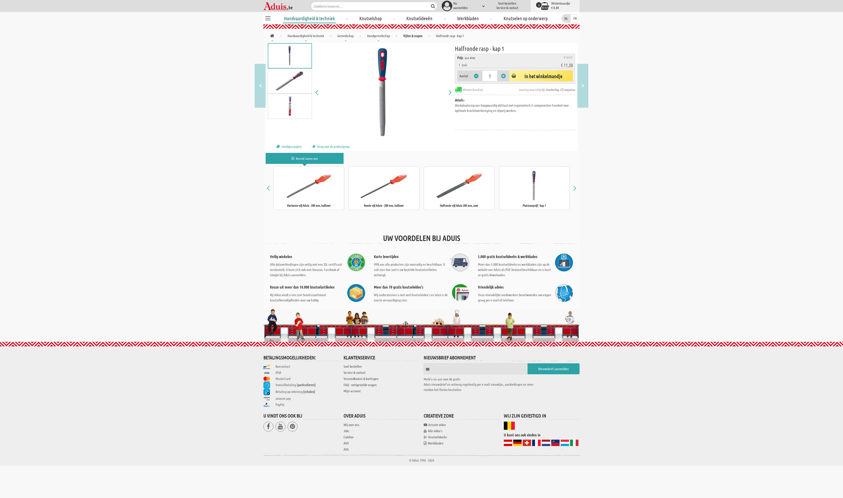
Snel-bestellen (507, 3)
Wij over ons (351, 425)
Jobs (346, 431)
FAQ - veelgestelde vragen (360, 385)
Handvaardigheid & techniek (309, 18)
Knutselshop (370, 18)
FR (575, 18)
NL (566, 18)
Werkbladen (468, 18)
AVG (346, 449)
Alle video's (435, 431)
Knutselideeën (419, 18)
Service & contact (507, 7)
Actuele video (437, 425)
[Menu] (267, 17)
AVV (346, 443)
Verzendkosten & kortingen (361, 378)
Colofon (349, 437)
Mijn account (352, 391)
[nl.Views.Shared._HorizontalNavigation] (272, 36)
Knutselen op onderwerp (526, 18)
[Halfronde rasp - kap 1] (383, 92)
